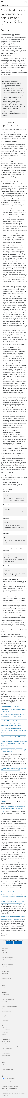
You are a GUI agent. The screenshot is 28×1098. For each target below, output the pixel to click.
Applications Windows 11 (6, 966)
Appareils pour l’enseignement (7, 997)
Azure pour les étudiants (6, 1011)
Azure (3, 1022)
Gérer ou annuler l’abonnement (15, 1084)
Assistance (4, 5)
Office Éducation (5, 1004)
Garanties (3, 987)
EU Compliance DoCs (16, 1093)
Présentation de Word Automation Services (12, 919)
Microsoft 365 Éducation (6, 1001)
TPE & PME (4, 1034)
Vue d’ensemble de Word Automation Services (13, 916)
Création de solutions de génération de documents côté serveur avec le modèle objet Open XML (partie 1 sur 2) (14, 743)
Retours (3, 980)
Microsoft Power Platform (6, 1053)
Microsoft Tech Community (6, 1048)
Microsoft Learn (4, 1043)
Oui (10, 942)
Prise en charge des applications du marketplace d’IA (11, 1046)
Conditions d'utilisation (12, 1088)
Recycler (3, 985)
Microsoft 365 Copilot (6, 1029)
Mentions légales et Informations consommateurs (11, 1086)
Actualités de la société (6, 1067)
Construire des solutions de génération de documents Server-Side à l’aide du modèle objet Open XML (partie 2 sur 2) (13, 749)
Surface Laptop (4, 952)
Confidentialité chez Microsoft (7, 1069)
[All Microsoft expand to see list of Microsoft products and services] (2, 2)
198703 (3, 802)
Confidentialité (4, 1088)
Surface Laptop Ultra (5, 954)
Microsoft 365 (4, 962)
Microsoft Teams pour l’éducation (8, 999)
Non (18, 942)
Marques (15, 1090)
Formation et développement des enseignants (10, 1006)
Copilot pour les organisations (7, 957)
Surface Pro (4, 950)
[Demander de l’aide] (5, 2)
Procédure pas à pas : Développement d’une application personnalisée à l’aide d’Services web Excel (13, 896)
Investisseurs (4, 1071)
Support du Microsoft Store (7, 978)
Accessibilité (23, 1093)
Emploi (3, 1064)
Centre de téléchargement (6, 976)
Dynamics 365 (4, 1025)
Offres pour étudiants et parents (7, 1008)
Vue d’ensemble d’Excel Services (9, 891)
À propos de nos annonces (6, 1093)
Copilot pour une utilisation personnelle (9, 959)
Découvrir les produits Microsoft (7, 964)
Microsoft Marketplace (6, 1050)
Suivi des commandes (6, 983)
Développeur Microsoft (6, 1041)
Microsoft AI (4, 1018)
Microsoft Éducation (5, 994)
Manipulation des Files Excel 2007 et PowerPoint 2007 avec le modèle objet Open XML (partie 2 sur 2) (14, 736)
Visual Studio (4, 1057)
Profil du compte (5, 973)
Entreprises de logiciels (6, 1055)
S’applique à (4, 25)
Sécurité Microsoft (5, 1020)
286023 (3, 811)
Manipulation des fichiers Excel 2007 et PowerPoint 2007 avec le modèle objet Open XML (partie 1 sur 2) (14, 730)
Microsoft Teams (5, 1032)
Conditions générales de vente (7, 1090)
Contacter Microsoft (5, 1084)
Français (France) (7, 1076)
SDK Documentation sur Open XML (10, 706)
